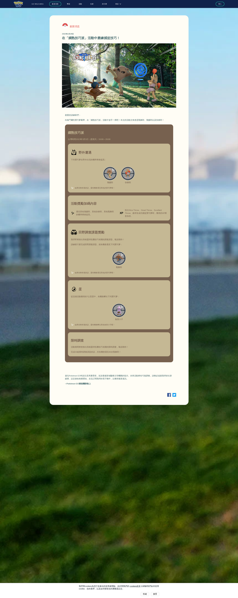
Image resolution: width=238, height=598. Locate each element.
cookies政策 (135, 586)
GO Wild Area (38, 4)
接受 (155, 594)
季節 (68, 4)
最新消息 (55, 4)
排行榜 (104, 4)
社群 (92, 4)
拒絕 (145, 594)
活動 (80, 4)
